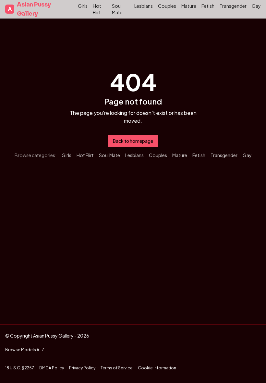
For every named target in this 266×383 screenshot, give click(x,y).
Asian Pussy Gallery (29, 9)
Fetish (207, 6)
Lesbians (143, 6)
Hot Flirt (97, 9)
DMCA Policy (51, 367)
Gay (256, 6)
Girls (83, 6)
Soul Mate (117, 9)
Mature (188, 6)
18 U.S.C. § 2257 (19, 367)
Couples (167, 6)
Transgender (233, 6)
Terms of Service (117, 367)
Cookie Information (157, 367)
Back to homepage (133, 141)
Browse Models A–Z (24, 349)
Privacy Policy (82, 367)
